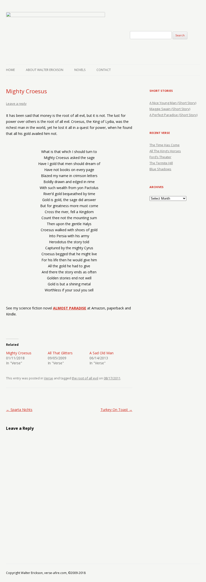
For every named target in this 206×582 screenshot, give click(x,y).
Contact (103, 70)
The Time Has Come (164, 145)
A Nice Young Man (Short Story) (172, 103)
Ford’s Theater (160, 157)
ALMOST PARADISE (69, 308)
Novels (79, 70)
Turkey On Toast (116, 409)
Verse (48, 378)
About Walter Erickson (44, 70)
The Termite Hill (161, 163)
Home (10, 70)
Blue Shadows (160, 169)
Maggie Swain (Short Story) (169, 109)
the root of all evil (85, 378)
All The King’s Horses (165, 151)
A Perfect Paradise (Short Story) (173, 115)
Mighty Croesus (18, 353)
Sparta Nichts (19, 409)
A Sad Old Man (101, 353)
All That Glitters (60, 353)
